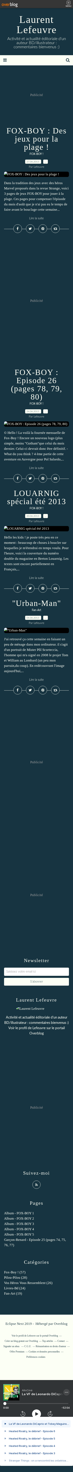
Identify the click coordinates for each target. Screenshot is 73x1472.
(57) (15, 1272)
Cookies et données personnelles (44, 1351)
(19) (13, 1293)
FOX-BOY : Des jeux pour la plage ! (36, 139)
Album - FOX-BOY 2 (19, 1218)
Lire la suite (36, 218)
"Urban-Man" (36, 603)
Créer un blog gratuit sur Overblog (21, 1341)
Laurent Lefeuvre (37, 24)
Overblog (61, 1324)
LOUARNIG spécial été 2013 (36, 497)
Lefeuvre (39, 1028)
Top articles (47, 1341)
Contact (61, 1341)
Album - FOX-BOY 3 (19, 1224)
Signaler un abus (11, 1346)
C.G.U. (27, 1346)
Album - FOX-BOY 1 (19, 1213)
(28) (15, 1277)
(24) (14, 1288)
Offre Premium (17, 1351)
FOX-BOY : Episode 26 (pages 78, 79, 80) (36, 384)
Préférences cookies (35, 1357)
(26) (28, 1283)
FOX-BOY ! (36, 154)
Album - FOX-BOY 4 (19, 1229)
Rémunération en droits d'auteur (51, 1346)
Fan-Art (36, 610)
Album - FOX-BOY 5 (19, 1234)
